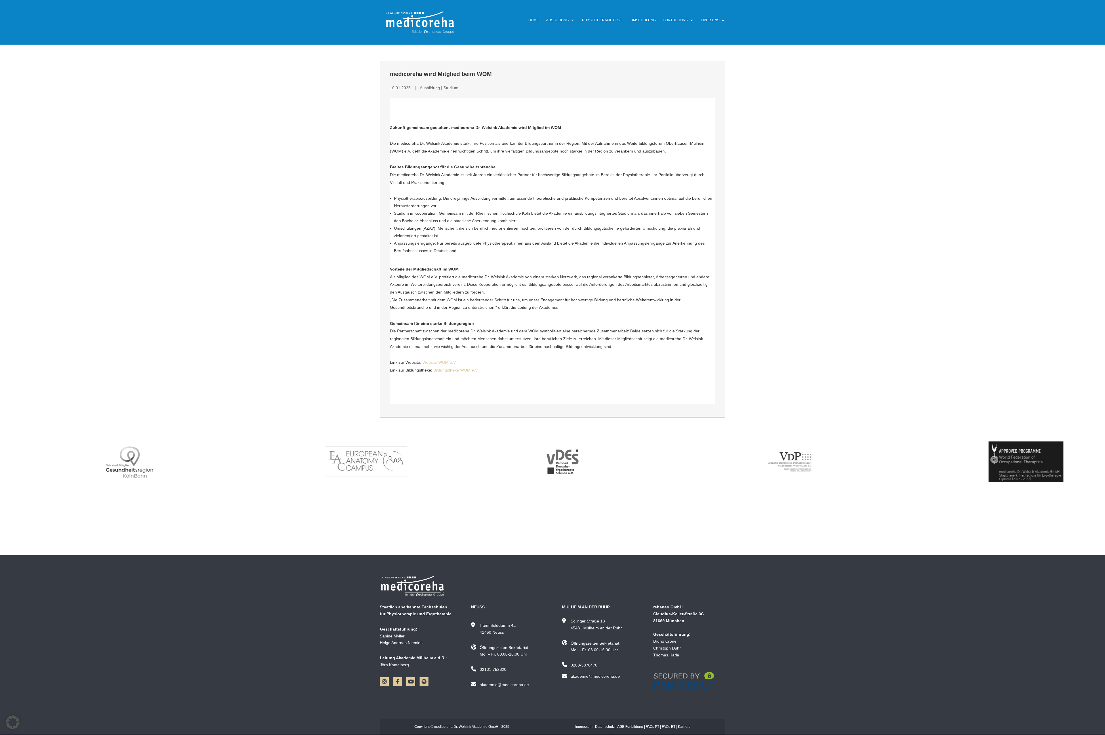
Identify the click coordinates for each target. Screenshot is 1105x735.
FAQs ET (668, 727)
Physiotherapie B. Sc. (602, 20)
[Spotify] (424, 681)
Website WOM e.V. (439, 362)
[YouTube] (410, 681)
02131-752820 (493, 669)
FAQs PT (652, 727)
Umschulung (643, 20)
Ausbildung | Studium (439, 87)
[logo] (416, 586)
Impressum (583, 727)
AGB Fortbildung (630, 727)
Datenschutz (605, 727)
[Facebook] (397, 681)
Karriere (684, 727)
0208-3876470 (584, 665)
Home (533, 20)
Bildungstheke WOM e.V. (456, 370)
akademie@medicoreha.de (504, 684)
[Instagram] (384, 681)
